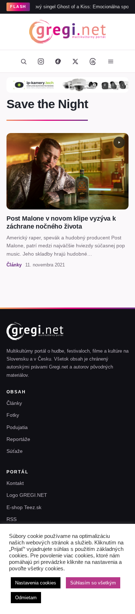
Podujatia (17, 427)
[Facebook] (58, 61)
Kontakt (15, 483)
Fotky (12, 415)
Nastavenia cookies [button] (35, 583)
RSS (11, 519)
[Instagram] (41, 61)
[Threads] (93, 61)
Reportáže (18, 439)
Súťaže (14, 451)
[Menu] (110, 61)
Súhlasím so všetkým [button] (93, 583)
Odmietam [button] (26, 597)
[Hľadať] (24, 61)
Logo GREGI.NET (26, 495)
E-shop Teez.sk (23, 507)
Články (14, 403)
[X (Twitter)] (75, 61)
